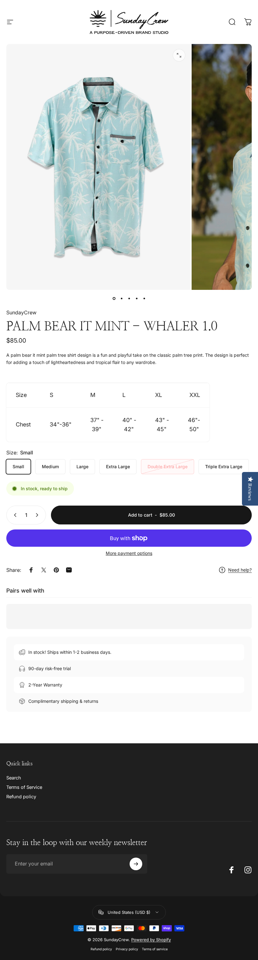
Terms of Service (24, 787)
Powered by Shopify (151, 939)
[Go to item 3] (129, 298)
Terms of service (155, 949)
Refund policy (21, 797)
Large (82, 466)
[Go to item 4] (136, 298)
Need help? (240, 569)
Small (18, 466)
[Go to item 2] (121, 298)
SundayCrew (21, 312)
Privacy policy (127, 949)
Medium (50, 466)
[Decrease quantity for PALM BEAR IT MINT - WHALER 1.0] (14, 515)
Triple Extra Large (223, 466)
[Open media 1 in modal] (179, 55)
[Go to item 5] (144, 298)
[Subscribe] (136, 864)
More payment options (129, 553)
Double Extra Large (168, 466)
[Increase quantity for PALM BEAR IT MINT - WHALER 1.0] (38, 515)
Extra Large (118, 466)
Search (13, 778)
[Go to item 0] (114, 298)
